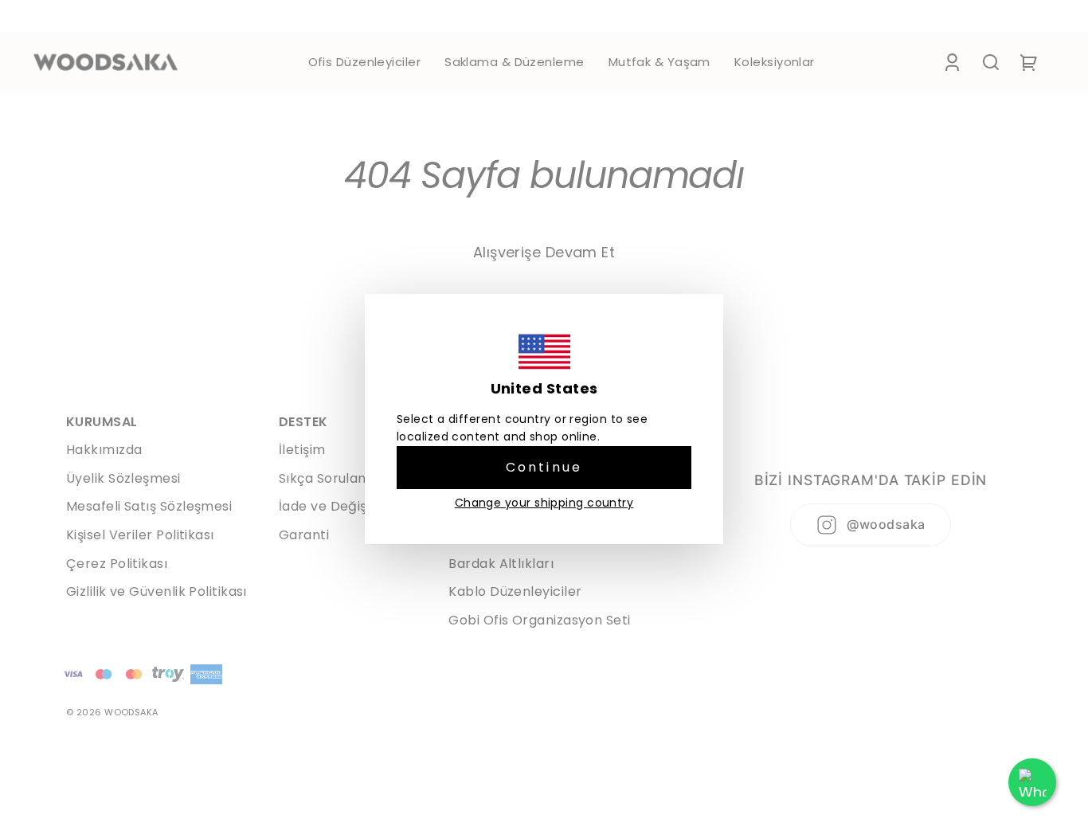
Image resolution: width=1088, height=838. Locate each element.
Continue (544, 467)
